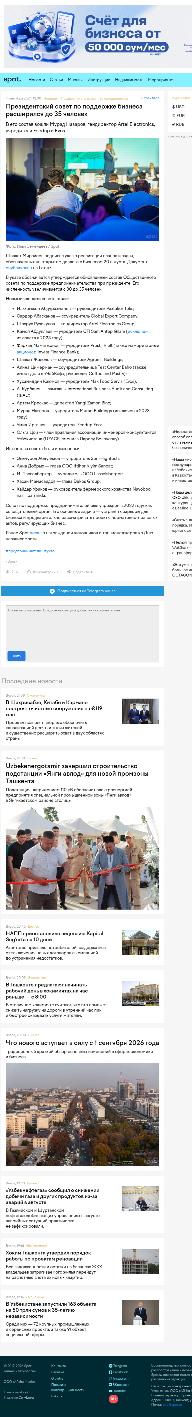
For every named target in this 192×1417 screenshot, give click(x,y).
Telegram (119, 1366)
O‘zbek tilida (150, 98)
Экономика (36, 695)
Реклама (57, 1372)
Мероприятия (161, 79)
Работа (56, 1396)
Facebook (120, 1372)
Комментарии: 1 (45, 572)
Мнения (75, 79)
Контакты (58, 1366)
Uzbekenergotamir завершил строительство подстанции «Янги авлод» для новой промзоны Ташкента (77, 773)
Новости (36, 79)
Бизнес (32, 758)
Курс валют (181, 98)
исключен (138, 331)
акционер (26, 351)
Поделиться (82, 572)
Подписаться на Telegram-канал (85, 591)
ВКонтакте (120, 1385)
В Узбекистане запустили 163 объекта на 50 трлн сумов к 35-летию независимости (51, 1310)
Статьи (56, 79)
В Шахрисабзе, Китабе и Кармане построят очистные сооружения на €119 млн (54, 708)
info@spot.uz (172, 1404)
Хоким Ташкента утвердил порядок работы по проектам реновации (48, 1256)
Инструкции (99, 79)
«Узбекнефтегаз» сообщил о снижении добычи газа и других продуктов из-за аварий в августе (53, 1196)
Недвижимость (129, 79)
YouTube (119, 1391)
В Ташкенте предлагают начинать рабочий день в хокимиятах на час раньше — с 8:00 (47, 991)
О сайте (57, 1378)
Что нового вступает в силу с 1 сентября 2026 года (82, 1042)
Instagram (120, 1378)
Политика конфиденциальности (67, 1387)
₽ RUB (178, 124)
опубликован (19, 267)
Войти (17, 656)
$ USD (178, 106)
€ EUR (178, 115)
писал (36, 532)
